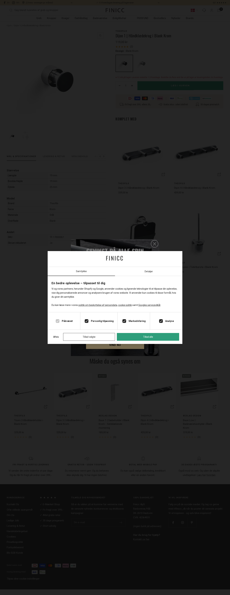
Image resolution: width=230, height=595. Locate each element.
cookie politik (125, 305)
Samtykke (81, 271)
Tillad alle (148, 337)
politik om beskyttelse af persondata (97, 305)
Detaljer (149, 271)
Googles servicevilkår (149, 305)
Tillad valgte (89, 337)
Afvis (56, 337)
